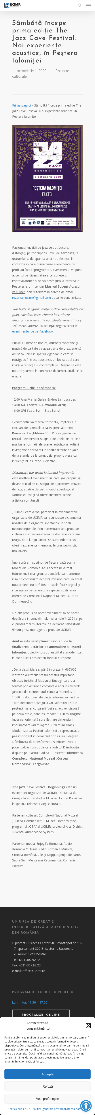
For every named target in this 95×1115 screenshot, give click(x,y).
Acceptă (47, 1074)
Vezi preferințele (47, 1099)
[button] (88, 1025)
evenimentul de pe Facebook (32, 331)
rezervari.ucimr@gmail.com (31, 297)
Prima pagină (21, 105)
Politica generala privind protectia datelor (58, 1109)
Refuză (47, 1086)
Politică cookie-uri (19, 1109)
